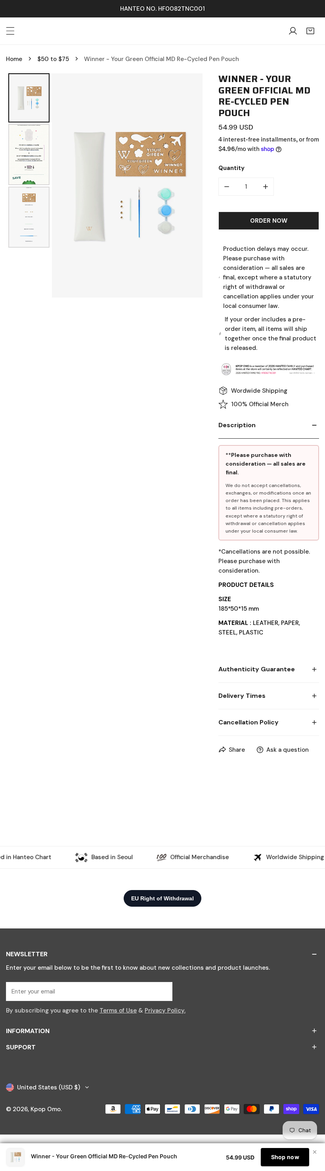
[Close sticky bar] (314, 1152)
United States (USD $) (48, 1087)
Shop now (285, 1157)
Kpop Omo (46, 1109)
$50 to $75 (53, 59)
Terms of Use (118, 1010)
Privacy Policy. (165, 1010)
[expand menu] (10, 31)
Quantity (231, 168)
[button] (310, 31)
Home (14, 59)
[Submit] (162, 991)
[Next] (191, 185)
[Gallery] (104, 185)
